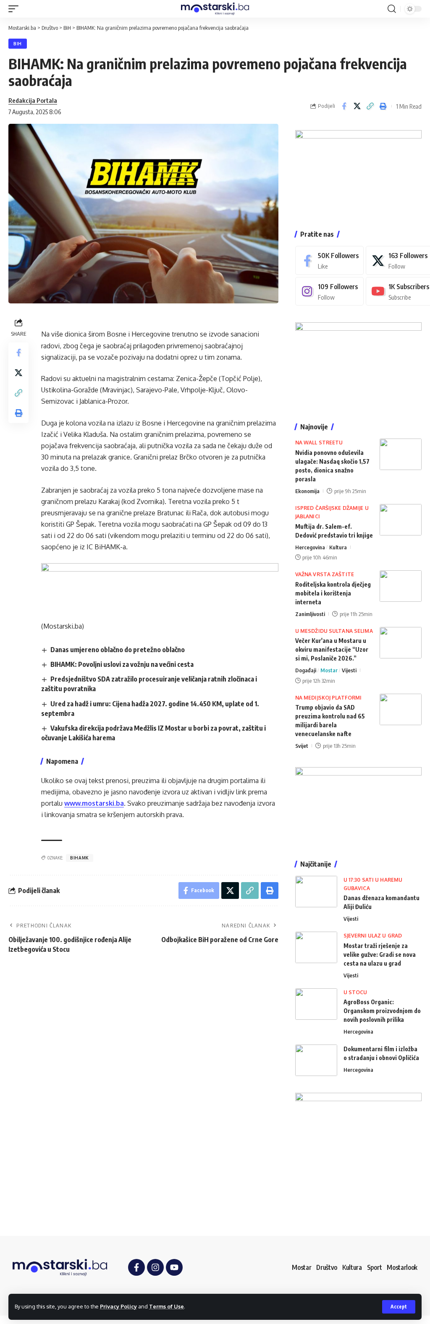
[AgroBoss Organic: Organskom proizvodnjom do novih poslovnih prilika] (316, 1004)
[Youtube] (174, 1267)
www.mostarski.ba (94, 803)
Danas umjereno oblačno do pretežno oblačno (117, 649)
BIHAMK (79, 857)
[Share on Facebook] (344, 106)
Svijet (301, 745)
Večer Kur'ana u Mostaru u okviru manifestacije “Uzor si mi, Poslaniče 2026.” (331, 649)
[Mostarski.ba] (215, 9)
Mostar (329, 670)
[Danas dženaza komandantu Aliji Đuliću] (316, 891)
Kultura (338, 547)
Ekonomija (307, 491)
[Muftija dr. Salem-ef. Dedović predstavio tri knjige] (401, 519)
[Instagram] (329, 291)
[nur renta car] (358, 805)
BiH (17, 43)
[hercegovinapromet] (358, 1155)
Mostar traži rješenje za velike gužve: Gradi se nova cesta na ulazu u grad (379, 954)
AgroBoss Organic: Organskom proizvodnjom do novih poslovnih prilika (382, 1010)
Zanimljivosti (310, 614)
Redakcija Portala (32, 100)
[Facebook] (329, 260)
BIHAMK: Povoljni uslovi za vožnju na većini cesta (122, 664)
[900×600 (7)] (358, 171)
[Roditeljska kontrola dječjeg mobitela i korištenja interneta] (401, 586)
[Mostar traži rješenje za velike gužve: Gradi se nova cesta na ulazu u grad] (316, 947)
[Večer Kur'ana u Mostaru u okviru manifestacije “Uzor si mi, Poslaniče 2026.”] (401, 642)
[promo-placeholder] (159, 586)
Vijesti (349, 670)
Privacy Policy (118, 1306)
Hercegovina (310, 547)
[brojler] (358, 364)
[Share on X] (357, 106)
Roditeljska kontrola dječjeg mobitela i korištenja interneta (333, 593)
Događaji (305, 670)
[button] (398, 1307)
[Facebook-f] (136, 1267)
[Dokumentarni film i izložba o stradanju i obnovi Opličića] (316, 1060)
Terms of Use (166, 1306)
